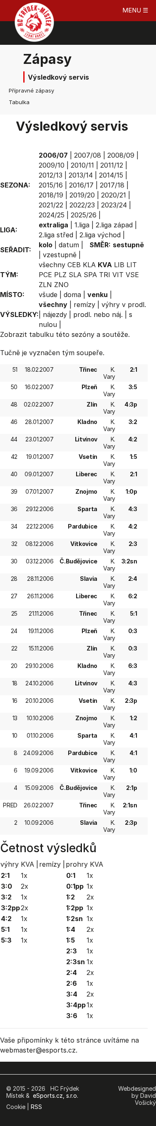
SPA (90, 275)
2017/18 (112, 185)
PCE (45, 275)
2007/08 (87, 155)
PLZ (60, 275)
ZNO (61, 284)
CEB (74, 265)
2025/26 (84, 215)
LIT (131, 265)
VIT (118, 275)
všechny (52, 265)
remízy (84, 304)
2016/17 (81, 185)
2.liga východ (100, 235)
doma (72, 294)
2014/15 (111, 175)
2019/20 (82, 195)
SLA (75, 275)
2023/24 (114, 205)
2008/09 (120, 155)
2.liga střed (56, 235)
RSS (36, 1106)
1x (24, 875)
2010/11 (82, 165)
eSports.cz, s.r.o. (55, 1095)
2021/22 (51, 205)
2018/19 (51, 195)
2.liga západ (114, 225)
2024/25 (51, 215)
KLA (89, 265)
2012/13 (50, 175)
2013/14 (81, 175)
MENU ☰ (135, 10)
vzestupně (60, 255)
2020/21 (113, 195)
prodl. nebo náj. (98, 314)
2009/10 (51, 165)
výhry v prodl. (124, 304)
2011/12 (111, 165)
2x (24, 886)
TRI (104, 275)
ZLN (45, 284)
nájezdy (55, 314)
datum (69, 245)
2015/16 (51, 185)
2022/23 (82, 205)
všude (48, 294)
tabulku (41, 334)
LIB (119, 265)
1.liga (81, 225)
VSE (132, 275)
